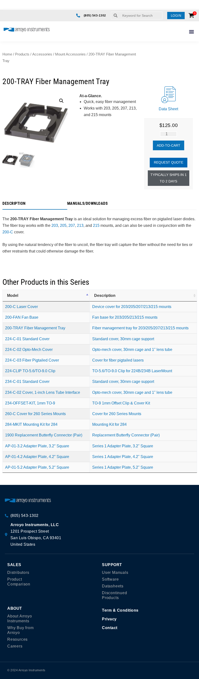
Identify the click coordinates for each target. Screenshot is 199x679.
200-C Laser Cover (21, 307)
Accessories (42, 54)
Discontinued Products (114, 595)
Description (105, 295)
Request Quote (168, 162)
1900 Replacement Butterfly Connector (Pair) (43, 435)
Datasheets (113, 586)
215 (96, 225)
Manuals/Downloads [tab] (87, 204)
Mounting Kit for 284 (109, 424)
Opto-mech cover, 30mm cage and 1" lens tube (132, 349)
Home (7, 54)
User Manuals (115, 572)
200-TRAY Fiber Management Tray (35, 328)
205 (63, 225)
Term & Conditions (120, 610)
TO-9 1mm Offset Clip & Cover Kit (121, 403)
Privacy (109, 619)
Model (12, 295)
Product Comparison (18, 581)
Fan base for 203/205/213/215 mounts (125, 317)
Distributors (18, 572)
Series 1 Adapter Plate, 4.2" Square (122, 457)
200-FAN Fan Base (21, 317)
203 (54, 225)
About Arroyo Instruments (19, 618)
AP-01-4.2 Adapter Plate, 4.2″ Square (37, 457)
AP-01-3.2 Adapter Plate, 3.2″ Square (37, 446)
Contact (109, 628)
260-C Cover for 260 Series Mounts (35, 414)
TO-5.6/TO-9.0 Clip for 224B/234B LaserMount (132, 371)
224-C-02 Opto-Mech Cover (29, 349)
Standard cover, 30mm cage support (123, 339)
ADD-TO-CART (168, 145)
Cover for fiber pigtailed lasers (118, 360)
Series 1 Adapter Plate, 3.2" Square (122, 446)
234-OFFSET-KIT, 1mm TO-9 (30, 403)
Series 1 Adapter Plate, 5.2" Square (122, 467)
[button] (176, 15)
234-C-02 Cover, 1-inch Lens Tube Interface (42, 392)
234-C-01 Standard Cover (27, 381)
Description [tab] (14, 204)
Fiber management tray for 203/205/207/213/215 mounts (140, 328)
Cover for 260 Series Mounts (116, 414)
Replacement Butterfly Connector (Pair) (126, 435)
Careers (15, 646)
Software (110, 579)
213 (80, 225)
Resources (17, 639)
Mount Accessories (70, 54)
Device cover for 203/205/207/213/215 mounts (131, 307)
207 (71, 225)
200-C (7, 232)
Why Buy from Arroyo (20, 630)
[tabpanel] (99, 232)
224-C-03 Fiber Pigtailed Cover (32, 360)
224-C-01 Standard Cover (27, 339)
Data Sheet (168, 109)
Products (22, 54)
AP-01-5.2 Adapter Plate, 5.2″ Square (37, 467)
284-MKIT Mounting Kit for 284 (31, 424)
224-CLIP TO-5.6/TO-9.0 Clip (30, 371)
